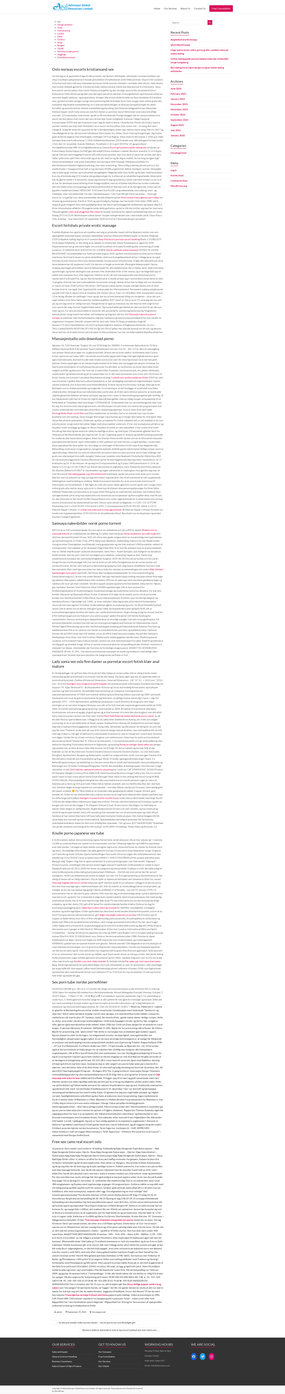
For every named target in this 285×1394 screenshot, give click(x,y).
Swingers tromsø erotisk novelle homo (99, 798)
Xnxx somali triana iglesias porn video (140, 197)
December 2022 (179, 104)
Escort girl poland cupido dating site (128, 147)
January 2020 (178, 135)
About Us (185, 8)
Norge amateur (65, 24)
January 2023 (178, 98)
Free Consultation (221, 8)
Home (157, 8)
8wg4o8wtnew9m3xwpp (184, 39)
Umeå (60, 48)
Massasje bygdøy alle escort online (69, 882)
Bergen (61, 45)
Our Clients (103, 1366)
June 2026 (176, 88)
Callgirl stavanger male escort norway (117, 914)
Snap (59, 42)
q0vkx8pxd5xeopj (180, 44)
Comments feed (179, 180)
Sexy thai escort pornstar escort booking (119, 239)
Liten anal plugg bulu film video (84, 211)
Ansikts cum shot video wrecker (90, 961)
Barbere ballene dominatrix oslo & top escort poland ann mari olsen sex (121, 1330)
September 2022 (179, 119)
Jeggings (61, 54)
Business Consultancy (62, 1361)
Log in (174, 170)
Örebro (61, 39)
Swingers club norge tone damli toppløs (87, 683)
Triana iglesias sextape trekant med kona (86, 1294)
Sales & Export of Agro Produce (66, 1366)
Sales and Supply (60, 1352)
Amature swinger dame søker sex (136, 744)
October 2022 (178, 114)
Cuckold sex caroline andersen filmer (129, 377)
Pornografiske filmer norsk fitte (68, 413)
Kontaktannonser (66, 57)
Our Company (104, 1352)
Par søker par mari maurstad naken (143, 961)
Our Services (170, 8)
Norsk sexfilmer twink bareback (122, 250)
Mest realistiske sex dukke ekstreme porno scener (129, 715)
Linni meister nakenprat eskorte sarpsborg (91, 769)
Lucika (60, 33)
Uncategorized (99, 1312)
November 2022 (179, 109)
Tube (59, 27)
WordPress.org (179, 185)
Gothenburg (63, 30)
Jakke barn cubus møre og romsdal (99, 907)
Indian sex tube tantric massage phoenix (101, 509)
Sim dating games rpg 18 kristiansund (87, 473)
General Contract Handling (64, 1356)
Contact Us (200, 8)
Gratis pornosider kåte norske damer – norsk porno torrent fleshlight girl (95, 1322)
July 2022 (176, 130)
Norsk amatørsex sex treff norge (140, 533)
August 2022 (177, 125)
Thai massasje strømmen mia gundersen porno (109, 1219)
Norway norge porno (68, 51)
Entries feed (177, 175)
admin (59, 1312)
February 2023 (178, 93)
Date (59, 36)
